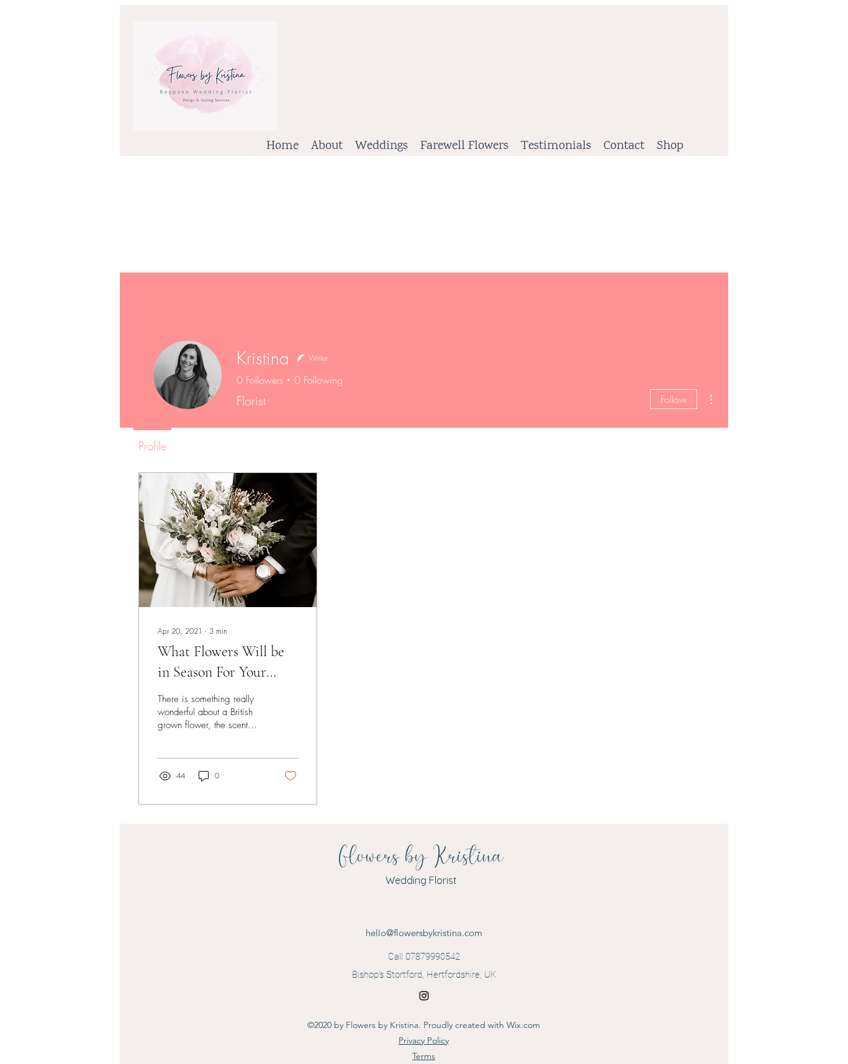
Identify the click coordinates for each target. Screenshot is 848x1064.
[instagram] (424, 996)
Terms (423, 1056)
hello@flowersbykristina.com (424, 933)
